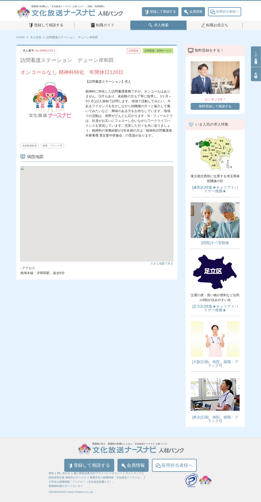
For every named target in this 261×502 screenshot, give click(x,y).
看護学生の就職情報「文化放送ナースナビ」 (116, 477)
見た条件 (256, 72)
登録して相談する (163, 11)
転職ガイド (105, 25)
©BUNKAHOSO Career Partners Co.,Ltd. (71, 492)
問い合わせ (63, 473)
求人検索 (161, 25)
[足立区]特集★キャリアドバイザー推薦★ (215, 308)
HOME (20, 37)
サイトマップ (133, 473)
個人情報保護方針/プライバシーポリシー (98, 473)
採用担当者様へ (227, 11)
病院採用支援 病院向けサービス (67, 477)
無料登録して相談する (215, 106)
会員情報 (195, 11)
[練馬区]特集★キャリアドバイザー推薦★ (215, 189)
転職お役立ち (217, 25)
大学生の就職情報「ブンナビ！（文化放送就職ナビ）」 (82, 481)
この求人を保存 (256, 54)
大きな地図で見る (161, 263)
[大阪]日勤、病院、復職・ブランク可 (215, 364)
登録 (51, 473)
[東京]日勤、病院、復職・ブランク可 (215, 419)
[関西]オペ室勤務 (215, 243)
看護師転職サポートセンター (66, 486)
